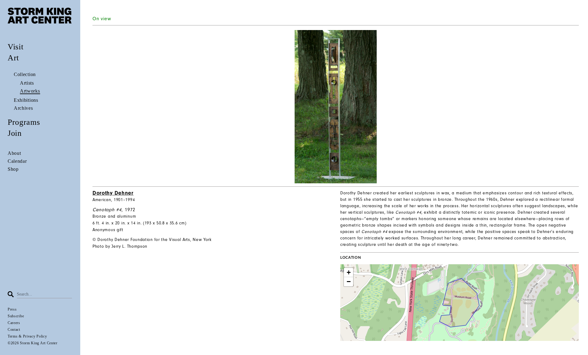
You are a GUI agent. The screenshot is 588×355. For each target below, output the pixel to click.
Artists (27, 83)
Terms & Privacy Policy (27, 336)
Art (13, 57)
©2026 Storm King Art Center (33, 343)
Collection (25, 74)
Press (12, 309)
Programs (24, 122)
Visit (16, 46)
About (14, 153)
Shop (13, 169)
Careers (14, 323)
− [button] (349, 281)
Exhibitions (26, 100)
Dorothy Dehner (113, 193)
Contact (14, 329)
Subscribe (16, 316)
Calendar (17, 161)
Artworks (30, 91)
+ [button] (349, 272)
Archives (23, 108)
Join (15, 133)
